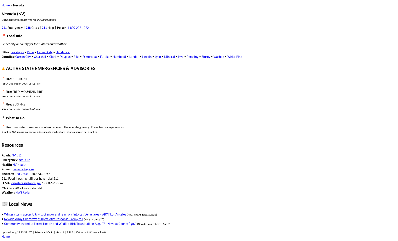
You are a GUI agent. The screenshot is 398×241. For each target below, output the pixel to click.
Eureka (104, 57)
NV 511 (17, 155)
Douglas (65, 57)
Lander (134, 57)
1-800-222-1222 (78, 28)
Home (6, 5)
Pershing (192, 57)
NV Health (19, 165)
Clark (52, 57)
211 (44, 28)
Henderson (63, 52)
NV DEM (24, 160)
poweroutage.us (23, 169)
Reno (30, 52)
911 (4, 28)
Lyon (158, 57)
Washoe (219, 57)
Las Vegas (17, 52)
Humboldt (119, 57)
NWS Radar (23, 192)
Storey (206, 57)
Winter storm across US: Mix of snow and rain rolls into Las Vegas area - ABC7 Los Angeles (65, 214)
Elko (76, 57)
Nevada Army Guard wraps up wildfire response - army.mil (43, 219)
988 (28, 28)
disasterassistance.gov (26, 183)
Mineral (169, 57)
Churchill (40, 57)
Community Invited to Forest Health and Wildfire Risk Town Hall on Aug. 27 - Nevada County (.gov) (70, 224)
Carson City (44, 52)
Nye (180, 57)
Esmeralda (90, 57)
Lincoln (147, 57)
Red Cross (21, 174)
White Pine (234, 57)
